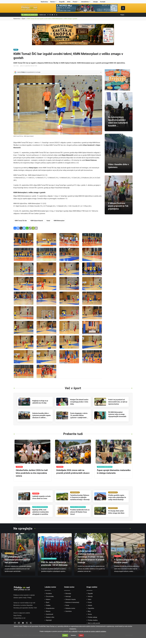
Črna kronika (50, 596)
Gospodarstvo (50, 608)
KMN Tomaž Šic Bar (21, 220)
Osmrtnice (68, 611)
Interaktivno (85, 2)
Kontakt (102, 2)
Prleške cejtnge (92, 617)
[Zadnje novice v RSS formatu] (56, 15)
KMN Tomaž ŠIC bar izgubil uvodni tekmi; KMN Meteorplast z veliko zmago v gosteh (52, 18)
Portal (75, 2)
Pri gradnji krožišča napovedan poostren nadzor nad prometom (17, 560)
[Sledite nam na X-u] (54, 15)
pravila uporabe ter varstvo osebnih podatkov (92, 631)
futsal (48, 220)
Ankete (90, 605)
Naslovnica (44, 2)
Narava (48, 611)
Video (89, 599)
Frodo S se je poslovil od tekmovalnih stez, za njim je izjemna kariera (117, 402)
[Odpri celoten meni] (123, 8)
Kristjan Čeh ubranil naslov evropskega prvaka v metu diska (79, 402)
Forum (90, 602)
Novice (52, 2)
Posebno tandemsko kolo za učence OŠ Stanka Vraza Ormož (79, 512)
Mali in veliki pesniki (94, 623)
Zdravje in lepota (70, 599)
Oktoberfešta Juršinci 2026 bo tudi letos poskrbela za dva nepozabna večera (32, 473)
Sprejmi (65, 635)
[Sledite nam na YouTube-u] (52, 15)
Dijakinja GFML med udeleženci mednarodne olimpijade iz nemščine (40, 512)
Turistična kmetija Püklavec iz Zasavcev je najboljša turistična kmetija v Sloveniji (80, 497)
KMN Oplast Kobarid (37, 220)
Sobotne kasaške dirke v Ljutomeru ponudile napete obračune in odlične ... (41, 415)
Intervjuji (68, 596)
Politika (48, 605)
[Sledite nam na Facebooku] (47, 15)
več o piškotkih (73, 631)
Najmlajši (49, 620)
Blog (89, 611)
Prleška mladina (93, 620)
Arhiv (68, 2)
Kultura (48, 599)
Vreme (90, 614)
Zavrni (81, 635)
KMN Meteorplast (59, 220)
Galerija (90, 596)
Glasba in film (50, 617)
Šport (23, 18)
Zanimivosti (49, 614)
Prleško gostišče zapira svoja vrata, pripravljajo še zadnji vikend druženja (117, 497)
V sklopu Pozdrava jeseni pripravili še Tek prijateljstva (118, 206)
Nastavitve (73, 635)
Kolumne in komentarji (72, 602)
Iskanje (95, 2)
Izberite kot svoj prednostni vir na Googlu (28, 72)
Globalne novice (70, 608)
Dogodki (62, 2)
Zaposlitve (91, 608)
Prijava (122, 14)
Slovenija (68, 593)
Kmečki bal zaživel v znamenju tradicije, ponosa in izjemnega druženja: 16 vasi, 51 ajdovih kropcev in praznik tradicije (91, 557)
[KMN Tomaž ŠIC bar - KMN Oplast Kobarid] (23, 240)
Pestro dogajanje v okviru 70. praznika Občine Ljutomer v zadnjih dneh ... (79, 415)
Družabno (49, 593)
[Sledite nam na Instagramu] (50, 15)
